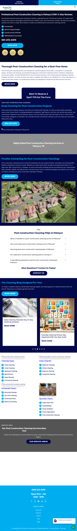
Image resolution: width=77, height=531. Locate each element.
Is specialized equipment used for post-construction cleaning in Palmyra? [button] (33, 261)
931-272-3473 (9, 40)
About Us (38, 510)
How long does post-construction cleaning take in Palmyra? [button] (32, 249)
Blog (38, 522)
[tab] (32, 349)
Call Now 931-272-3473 (19, 2)
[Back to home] (7, 8)
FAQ (38, 519)
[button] (74, 6)
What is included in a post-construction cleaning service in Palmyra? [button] (35, 239)
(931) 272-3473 (11, 123)
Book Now (12, 45)
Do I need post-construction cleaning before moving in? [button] (31, 255)
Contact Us (38, 273)
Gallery (38, 516)
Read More (10, 294)
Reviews (38, 513)
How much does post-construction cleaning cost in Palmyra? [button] (32, 244)
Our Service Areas (38, 442)
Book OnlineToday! (58, 2)
